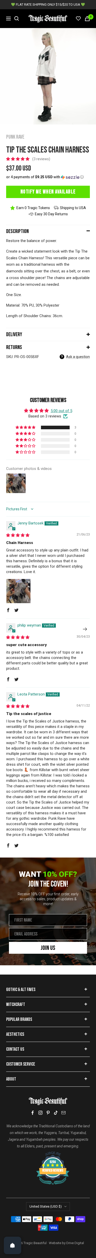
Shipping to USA (73, 208)
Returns (14, 347)
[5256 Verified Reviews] (48, 1154)
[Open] (12, 1245)
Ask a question (78, 357)
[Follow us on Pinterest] (48, 1113)
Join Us (48, 948)
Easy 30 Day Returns (51, 214)
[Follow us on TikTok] (56, 1113)
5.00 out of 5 (61, 410)
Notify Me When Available (48, 192)
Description (17, 231)
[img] (17, 535)
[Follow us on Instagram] (40, 1113)
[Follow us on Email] (63, 1113)
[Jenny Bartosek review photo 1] (18, 591)
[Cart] (87, 18)
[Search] (16, 18)
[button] (18, 159)
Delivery (14, 334)
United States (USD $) (45, 1206)
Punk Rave (15, 137)
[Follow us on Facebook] (33, 1113)
